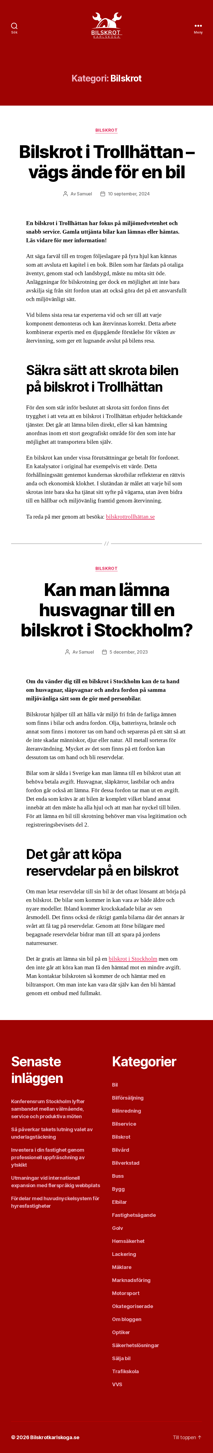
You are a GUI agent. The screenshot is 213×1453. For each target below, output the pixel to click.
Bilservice (124, 1124)
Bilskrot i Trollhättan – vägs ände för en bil (106, 161)
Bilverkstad (126, 1163)
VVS (117, 1384)
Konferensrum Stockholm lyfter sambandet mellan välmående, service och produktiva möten (48, 1108)
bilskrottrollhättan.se (130, 517)
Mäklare (121, 1267)
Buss (118, 1176)
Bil (115, 1085)
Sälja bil (121, 1358)
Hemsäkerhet (128, 1241)
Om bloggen (126, 1319)
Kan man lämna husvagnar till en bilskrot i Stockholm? (106, 610)
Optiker (121, 1332)
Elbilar (119, 1202)
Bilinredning (126, 1111)
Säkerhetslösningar (135, 1345)
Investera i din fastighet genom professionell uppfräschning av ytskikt (48, 1157)
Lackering (124, 1254)
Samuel (84, 194)
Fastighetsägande (134, 1215)
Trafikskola (125, 1371)
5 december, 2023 (129, 652)
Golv (117, 1228)
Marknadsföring (131, 1280)
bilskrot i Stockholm (133, 959)
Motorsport (125, 1293)
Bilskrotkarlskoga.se (54, 1437)
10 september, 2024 (129, 194)
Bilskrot (106, 130)
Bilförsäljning (128, 1098)
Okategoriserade (132, 1306)
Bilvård (120, 1150)
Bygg (118, 1189)
